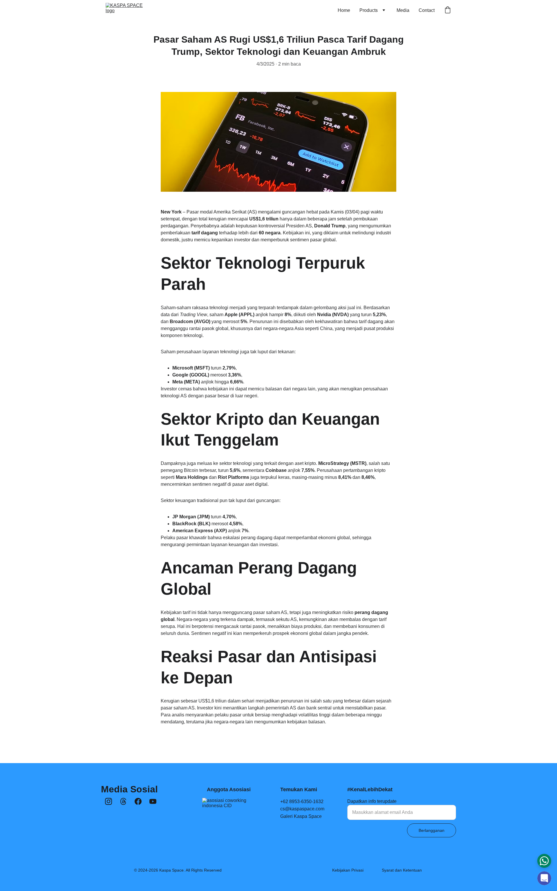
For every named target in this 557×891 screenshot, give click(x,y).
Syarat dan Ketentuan (402, 870)
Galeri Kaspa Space (301, 816)
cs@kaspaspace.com (302, 808)
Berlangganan (431, 830)
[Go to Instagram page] (108, 801)
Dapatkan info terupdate (372, 801)
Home (344, 10)
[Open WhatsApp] (544, 861)
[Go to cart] (447, 10)
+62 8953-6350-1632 (301, 801)
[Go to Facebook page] (138, 801)
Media (403, 10)
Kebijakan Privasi (348, 870)
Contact (427, 10)
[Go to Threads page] (123, 801)
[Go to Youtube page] (152, 801)
